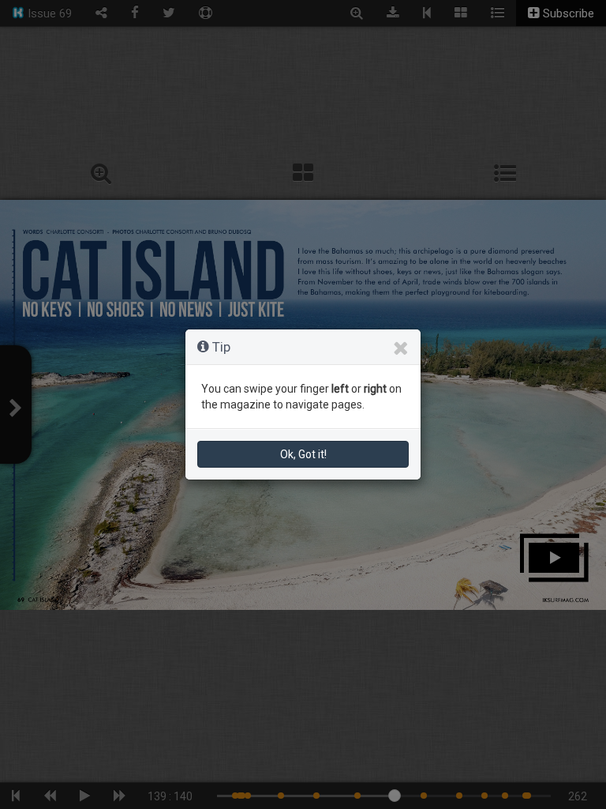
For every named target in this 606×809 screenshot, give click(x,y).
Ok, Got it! (303, 454)
